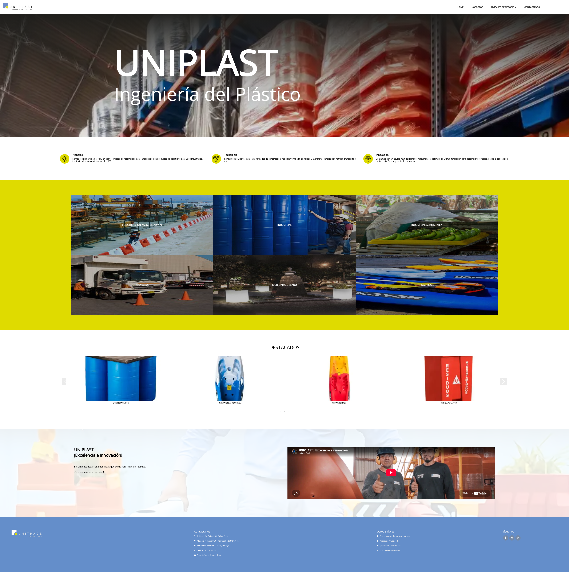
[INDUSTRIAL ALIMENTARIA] (427, 253)
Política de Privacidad (389, 541)
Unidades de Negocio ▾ (503, 7)
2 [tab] (284, 411)
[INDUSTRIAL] (284, 253)
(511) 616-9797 (210, 550)
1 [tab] (280, 411)
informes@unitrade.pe (211, 555)
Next (505, 382)
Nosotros (477, 7)
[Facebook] (505, 538)
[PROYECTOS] (142, 313)
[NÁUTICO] (427, 313)
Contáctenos (532, 7)
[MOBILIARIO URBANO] (284, 313)
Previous (63, 382)
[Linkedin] (518, 538)
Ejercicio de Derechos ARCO (391, 545)
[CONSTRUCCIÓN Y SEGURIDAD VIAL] (142, 253)
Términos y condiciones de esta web (395, 536)
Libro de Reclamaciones (390, 550)
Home (460, 7)
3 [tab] (288, 411)
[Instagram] (511, 538)
